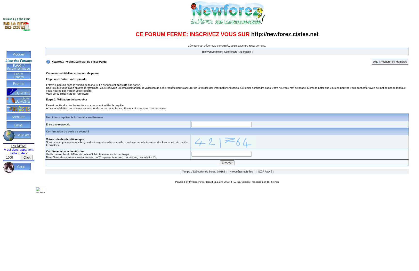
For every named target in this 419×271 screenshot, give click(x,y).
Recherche (387, 61)
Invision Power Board (201, 182)
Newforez (58, 61)
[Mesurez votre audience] (40, 191)
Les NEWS (18, 146)
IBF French (272, 182)
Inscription (245, 51)
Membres (401, 61)
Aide (375, 61)
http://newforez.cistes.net (285, 34)
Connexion (230, 51)
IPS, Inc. (236, 182)
